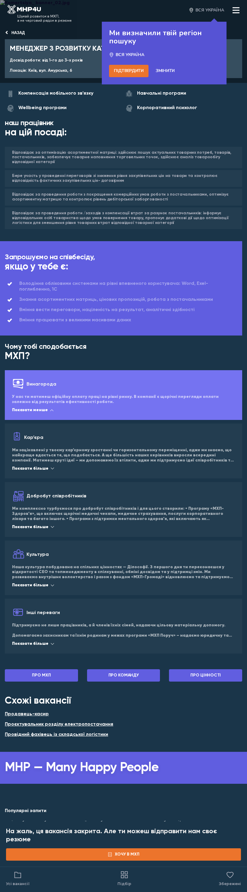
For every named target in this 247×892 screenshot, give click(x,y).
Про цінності (205, 675)
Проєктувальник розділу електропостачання (59, 724)
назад (18, 32)
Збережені (230, 878)
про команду (123, 675)
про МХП (41, 675)
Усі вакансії (18, 883)
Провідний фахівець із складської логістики (56, 734)
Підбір (124, 883)
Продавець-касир (27, 714)
